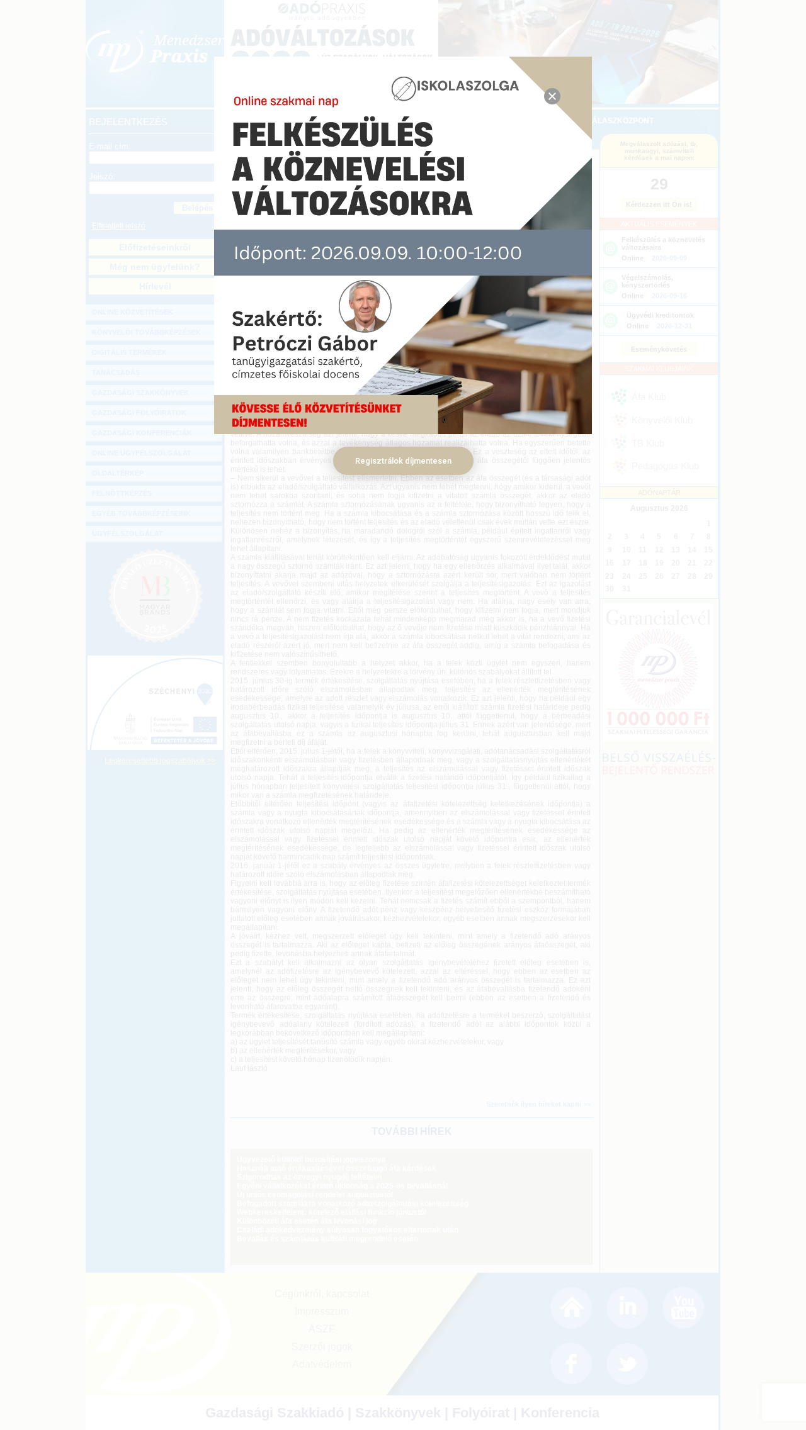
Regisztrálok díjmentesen (403, 461)
